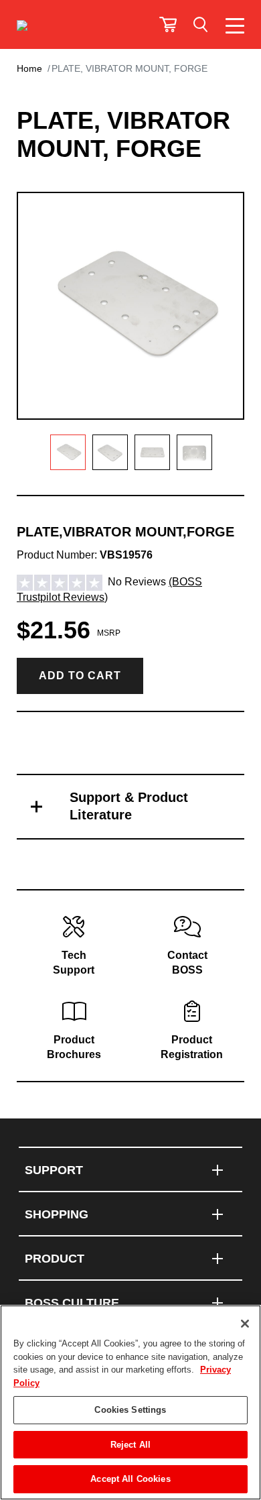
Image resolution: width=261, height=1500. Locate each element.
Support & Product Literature (129, 806)
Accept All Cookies (130, 1479)
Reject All (130, 1445)
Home (29, 68)
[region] (130, 1402)
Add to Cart (80, 675)
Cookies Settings (130, 1410)
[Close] (245, 1323)
